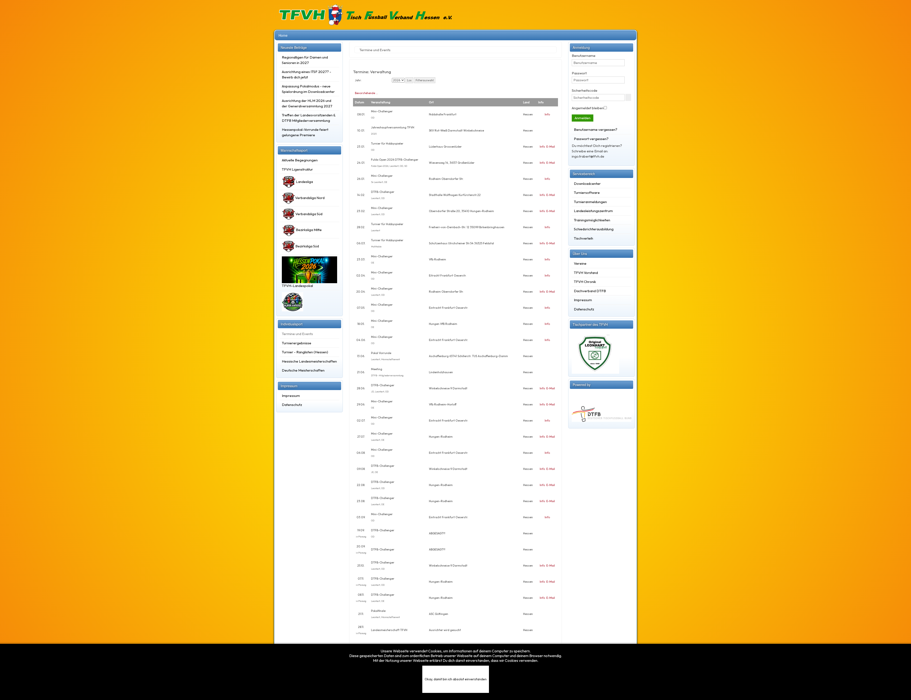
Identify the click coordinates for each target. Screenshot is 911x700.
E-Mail (550, 146)
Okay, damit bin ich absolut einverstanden (456, 679)
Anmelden (582, 118)
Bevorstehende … (366, 93)
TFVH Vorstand (586, 272)
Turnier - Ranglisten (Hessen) (305, 352)
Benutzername (583, 55)
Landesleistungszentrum (593, 211)
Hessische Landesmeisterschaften (309, 361)
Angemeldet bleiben (588, 108)
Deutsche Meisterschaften (303, 370)
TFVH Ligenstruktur (297, 169)
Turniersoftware (587, 192)
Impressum (291, 395)
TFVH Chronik (585, 281)
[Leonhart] (595, 351)
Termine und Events (297, 334)
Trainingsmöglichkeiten (592, 220)
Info (547, 114)
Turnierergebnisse (296, 343)
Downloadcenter (587, 183)
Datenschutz (292, 404)
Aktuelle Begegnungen (300, 160)
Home (283, 35)
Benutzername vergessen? (595, 129)
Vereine (580, 263)
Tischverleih (583, 238)
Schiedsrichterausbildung (594, 229)
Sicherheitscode (584, 90)
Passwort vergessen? (591, 138)
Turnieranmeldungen (590, 202)
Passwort (579, 73)
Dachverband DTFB (590, 291)
